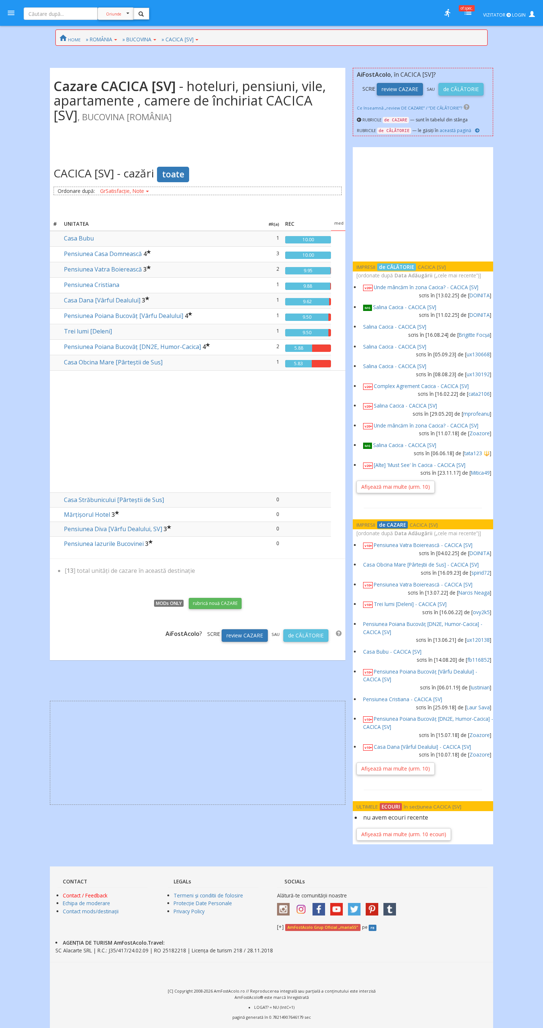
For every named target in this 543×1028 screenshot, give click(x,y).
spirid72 (480, 572)
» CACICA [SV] (177, 39)
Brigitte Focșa (474, 334)
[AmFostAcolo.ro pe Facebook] (321, 906)
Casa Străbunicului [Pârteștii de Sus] (114, 500)
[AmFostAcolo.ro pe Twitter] (356, 906)
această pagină (455, 130)
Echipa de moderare (86, 903)
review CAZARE (244, 635)
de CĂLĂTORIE (306, 635)
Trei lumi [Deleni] (88, 331)
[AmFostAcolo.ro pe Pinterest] (374, 906)
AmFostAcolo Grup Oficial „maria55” (322, 927)
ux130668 (478, 354)
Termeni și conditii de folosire (208, 895)
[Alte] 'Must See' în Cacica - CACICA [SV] (419, 464)
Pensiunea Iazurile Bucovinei (104, 544)
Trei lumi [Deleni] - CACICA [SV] (410, 604)
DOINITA (479, 295)
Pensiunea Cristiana (91, 285)
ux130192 (478, 374)
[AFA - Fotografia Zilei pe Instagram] (303, 906)
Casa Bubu (79, 238)
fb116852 (478, 659)
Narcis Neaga (474, 592)
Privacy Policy (189, 911)
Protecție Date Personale (203, 903)
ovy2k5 (481, 612)
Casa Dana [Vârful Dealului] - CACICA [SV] (422, 746)
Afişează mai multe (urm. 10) (395, 486)
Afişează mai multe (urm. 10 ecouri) (403, 834)
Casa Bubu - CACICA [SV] (392, 651)
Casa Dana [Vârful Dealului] (102, 300)
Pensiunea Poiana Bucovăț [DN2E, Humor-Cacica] (132, 347)
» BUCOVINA (136, 39)
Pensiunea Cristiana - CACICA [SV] (402, 699)
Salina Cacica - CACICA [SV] (404, 307)
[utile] (447, 13)
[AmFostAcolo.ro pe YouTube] (338, 906)
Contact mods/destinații (91, 911)
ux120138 (478, 639)
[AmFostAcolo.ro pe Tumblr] (391, 906)
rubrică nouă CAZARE (215, 603)
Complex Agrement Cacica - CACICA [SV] (421, 386)
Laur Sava (478, 707)
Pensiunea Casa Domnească (103, 254)
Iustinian (480, 687)
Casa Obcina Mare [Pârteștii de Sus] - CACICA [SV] (421, 564)
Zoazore (479, 433)
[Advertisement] (197, 429)
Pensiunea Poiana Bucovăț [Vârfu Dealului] (123, 316)
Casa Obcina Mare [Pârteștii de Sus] (113, 362)
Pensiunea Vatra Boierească (103, 269)
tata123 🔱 (477, 453)
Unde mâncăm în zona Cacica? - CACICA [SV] (426, 287)
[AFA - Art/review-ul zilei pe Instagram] (285, 906)
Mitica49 (480, 472)
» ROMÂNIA (99, 39)
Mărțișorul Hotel (87, 514)
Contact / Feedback (85, 895)
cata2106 (479, 393)
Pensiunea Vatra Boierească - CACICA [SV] (423, 544)
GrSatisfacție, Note (122, 190)
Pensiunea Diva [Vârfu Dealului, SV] (113, 529)
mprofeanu (476, 413)
